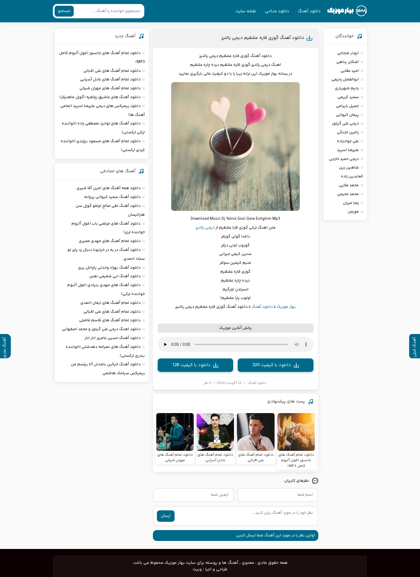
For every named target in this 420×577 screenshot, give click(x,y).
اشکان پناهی (347, 62)
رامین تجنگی (348, 132)
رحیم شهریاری (347, 88)
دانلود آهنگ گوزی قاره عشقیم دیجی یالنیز (262, 37)
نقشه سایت (245, 11)
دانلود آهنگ (309, 11)
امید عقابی (350, 71)
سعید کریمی (348, 97)
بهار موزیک (286, 307)
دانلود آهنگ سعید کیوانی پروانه (112, 197)
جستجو (64, 11)
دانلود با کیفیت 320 (271, 365)
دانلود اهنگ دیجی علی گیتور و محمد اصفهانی (101, 329)
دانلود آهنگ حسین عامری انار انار (113, 338)
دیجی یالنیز (205, 228)
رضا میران (351, 203)
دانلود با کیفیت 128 (192, 365)
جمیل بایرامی (347, 106)
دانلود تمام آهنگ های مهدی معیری (110, 241)
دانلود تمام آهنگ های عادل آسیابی (110, 79)
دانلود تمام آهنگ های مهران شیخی (110, 88)
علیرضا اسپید (348, 150)
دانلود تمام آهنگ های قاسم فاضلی (110, 320)
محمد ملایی (349, 185)
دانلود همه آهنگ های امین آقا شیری (109, 188)
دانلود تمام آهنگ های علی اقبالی (112, 71)
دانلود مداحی (277, 11)
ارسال (166, 516)
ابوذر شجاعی (348, 53)
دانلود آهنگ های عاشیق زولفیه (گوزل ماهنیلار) (100, 97)
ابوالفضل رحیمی (345, 79)
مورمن (353, 212)
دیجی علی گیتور (345, 123)
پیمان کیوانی (347, 115)
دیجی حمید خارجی (344, 159)
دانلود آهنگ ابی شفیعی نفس (115, 276)
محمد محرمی (348, 194)
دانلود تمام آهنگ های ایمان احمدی (110, 303)
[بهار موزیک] (347, 11)
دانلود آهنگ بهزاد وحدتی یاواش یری (109, 268)
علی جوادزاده (348, 141)
